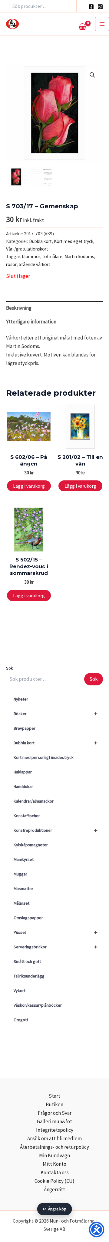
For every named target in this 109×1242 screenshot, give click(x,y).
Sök (9, 668)
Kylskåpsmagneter (31, 845)
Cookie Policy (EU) (54, 1181)
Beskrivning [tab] (18, 308)
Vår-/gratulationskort (27, 249)
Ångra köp (55, 1209)
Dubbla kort (55, 742)
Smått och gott (27, 961)
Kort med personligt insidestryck (44, 757)
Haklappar (23, 772)
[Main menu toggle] (102, 24)
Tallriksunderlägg (29, 976)
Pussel (55, 932)
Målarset (21, 903)
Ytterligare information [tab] (31, 321)
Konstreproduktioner (55, 830)
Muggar (20, 874)
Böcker (55, 713)
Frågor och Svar (54, 1113)
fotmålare (52, 256)
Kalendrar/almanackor (34, 801)
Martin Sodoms (79, 256)
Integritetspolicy (54, 1130)
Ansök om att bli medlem (54, 1138)
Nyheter (21, 699)
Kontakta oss (55, 1172)
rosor (11, 264)
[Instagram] (100, 6)
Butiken (54, 1104)
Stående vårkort (34, 264)
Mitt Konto (54, 1164)
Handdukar (23, 786)
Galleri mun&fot (54, 1121)
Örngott (21, 1019)
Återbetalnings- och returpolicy (54, 1147)
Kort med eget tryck (73, 241)
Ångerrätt (54, 1189)
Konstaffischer (27, 815)
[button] (92, 75)
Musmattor (23, 888)
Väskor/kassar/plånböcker (38, 1005)
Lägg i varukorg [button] (29, 486)
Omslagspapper (28, 917)
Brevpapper (24, 728)
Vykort (19, 990)
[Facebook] (91, 6)
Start (54, 1096)
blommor (31, 256)
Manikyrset (24, 859)
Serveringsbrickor (55, 946)
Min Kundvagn (54, 1155)
